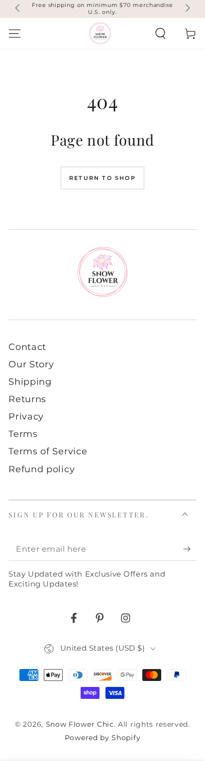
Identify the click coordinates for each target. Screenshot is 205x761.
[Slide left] (18, 9)
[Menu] (15, 33)
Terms (22, 433)
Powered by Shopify (102, 738)
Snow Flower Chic (80, 724)
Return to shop (102, 177)
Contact (27, 346)
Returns (27, 399)
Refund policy (41, 469)
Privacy (26, 416)
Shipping (30, 381)
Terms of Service (47, 451)
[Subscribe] (189, 549)
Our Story (31, 364)
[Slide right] (187, 9)
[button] (160, 33)
